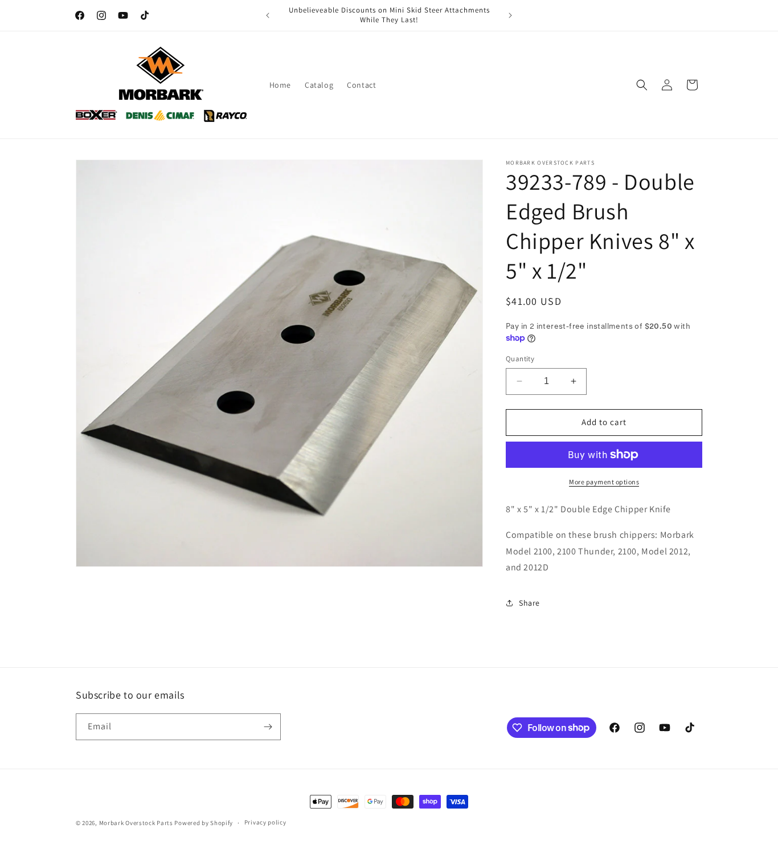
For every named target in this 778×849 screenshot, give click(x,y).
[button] (641, 84)
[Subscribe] (267, 726)
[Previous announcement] (267, 15)
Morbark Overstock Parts (136, 823)
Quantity (520, 359)
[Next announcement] (510, 15)
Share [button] (529, 603)
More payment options (604, 481)
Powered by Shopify (203, 823)
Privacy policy (265, 822)
